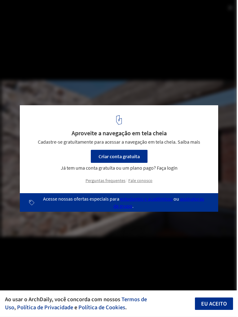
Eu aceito (214, 304)
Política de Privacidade (45, 307)
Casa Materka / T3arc (39, 11)
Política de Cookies (101, 307)
